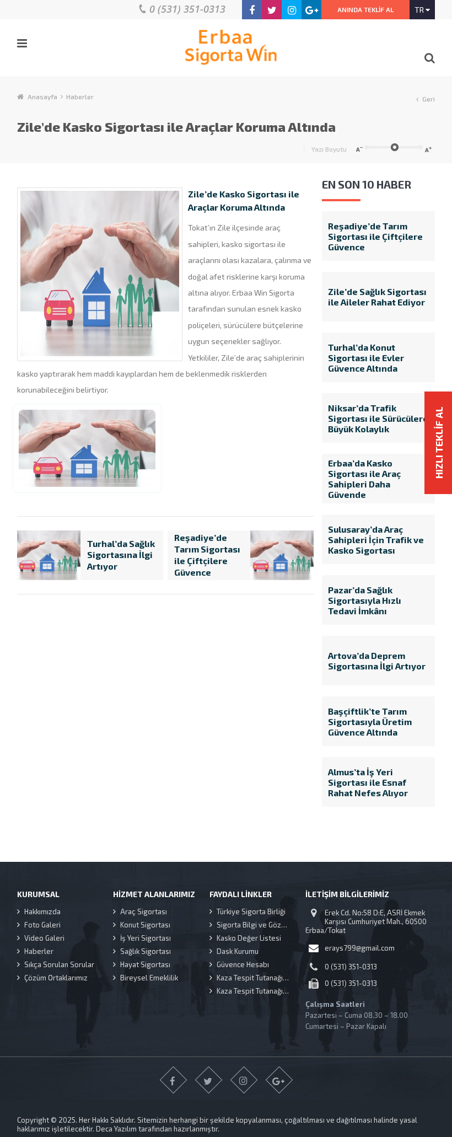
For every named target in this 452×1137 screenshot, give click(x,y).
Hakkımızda (42, 911)
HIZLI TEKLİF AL (439, 443)
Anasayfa (42, 96)
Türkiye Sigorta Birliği (251, 911)
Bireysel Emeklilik (149, 977)
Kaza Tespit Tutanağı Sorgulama (261, 977)
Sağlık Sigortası (145, 951)
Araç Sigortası (143, 911)
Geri (428, 99)
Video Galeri (44, 938)
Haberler (80, 96)
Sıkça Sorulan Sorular (59, 964)
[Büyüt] (429, 148)
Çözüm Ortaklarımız (56, 977)
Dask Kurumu (238, 951)
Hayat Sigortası (145, 964)
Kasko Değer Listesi (249, 938)
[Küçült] (357, 148)
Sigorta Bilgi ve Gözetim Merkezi (261, 924)
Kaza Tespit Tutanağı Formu (261, 990)
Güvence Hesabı (243, 964)
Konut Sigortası (145, 924)
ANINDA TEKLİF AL (365, 9)
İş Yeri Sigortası (145, 938)
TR (420, 9)
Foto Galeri (42, 924)
